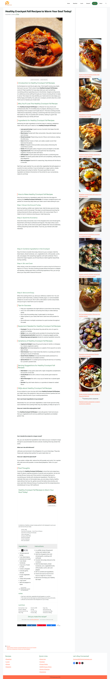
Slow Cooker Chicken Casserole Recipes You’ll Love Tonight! (21, 647)
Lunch (81, 3)
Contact (42, 662)
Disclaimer (43, 672)
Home (68, 3)
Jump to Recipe (35, 79)
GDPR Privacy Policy (46, 667)
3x (27, 550)
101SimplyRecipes (35, 619)
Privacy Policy (44, 664)
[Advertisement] (39, 185)
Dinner (94, 3)
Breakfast (75, 3)
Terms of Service (44, 669)
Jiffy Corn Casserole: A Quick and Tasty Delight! (18, 649)
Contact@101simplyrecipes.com (82, 659)
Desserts (88, 3)
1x (22, 550)
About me (43, 659)
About (100, 3)
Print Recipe (44, 79)
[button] (106, 3)
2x (24, 550)
